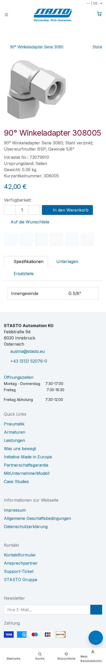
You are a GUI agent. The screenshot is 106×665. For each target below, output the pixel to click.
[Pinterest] (72, 239)
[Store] (90, 39)
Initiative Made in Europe (28, 456)
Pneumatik (14, 423)
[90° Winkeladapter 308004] (82, 39)
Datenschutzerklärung (26, 526)
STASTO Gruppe (20, 579)
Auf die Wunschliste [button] (29, 221)
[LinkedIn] (41, 239)
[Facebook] (11, 239)
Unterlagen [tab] (67, 261)
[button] (96, 610)
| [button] (92, 3)
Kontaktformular (20, 554)
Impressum (15, 510)
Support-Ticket (18, 571)
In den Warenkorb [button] (70, 210)
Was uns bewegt (20, 448)
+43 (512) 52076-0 (28, 361)
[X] (26, 239)
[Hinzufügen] (34, 210)
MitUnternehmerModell (26, 473)
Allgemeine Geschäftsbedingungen (37, 518)
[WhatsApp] (56, 239)
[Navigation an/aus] (6, 14)
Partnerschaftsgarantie (26, 465)
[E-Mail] (87, 239)
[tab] (21, 273)
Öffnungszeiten (18, 377)
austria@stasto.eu (27, 351)
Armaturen (14, 432)
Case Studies (16, 481)
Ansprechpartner (21, 563)
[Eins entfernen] (10, 210)
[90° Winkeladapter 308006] (98, 39)
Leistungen (14, 440)
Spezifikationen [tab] (27, 261)
